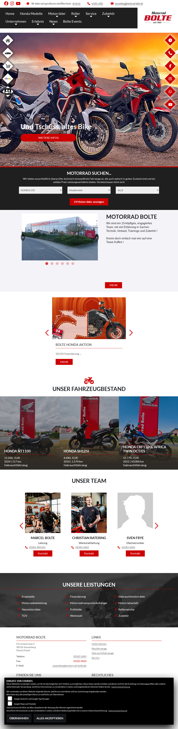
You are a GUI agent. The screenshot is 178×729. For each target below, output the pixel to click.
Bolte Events (72, 21)
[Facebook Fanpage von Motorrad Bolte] (7, 4)
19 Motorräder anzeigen (89, 201)
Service (91, 13)
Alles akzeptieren (50, 718)
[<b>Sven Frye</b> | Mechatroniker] (135, 513)
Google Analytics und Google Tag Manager (31, 699)
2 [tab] (76, 161)
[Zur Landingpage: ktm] (8, 59)
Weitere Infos (48, 137)
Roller (75, 13)
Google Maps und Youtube (25, 704)
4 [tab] (86, 161)
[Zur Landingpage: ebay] (8, 84)
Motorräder (57, 13)
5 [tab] (91, 161)
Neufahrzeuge (99, 648)
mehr (114, 285)
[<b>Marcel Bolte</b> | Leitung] (42, 513)
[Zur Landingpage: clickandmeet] (8, 97)
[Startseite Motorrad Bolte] (158, 17)
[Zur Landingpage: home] (8, 46)
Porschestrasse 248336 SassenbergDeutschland (26, 647)
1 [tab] (70, 161)
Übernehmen (19, 718)
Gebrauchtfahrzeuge (103, 653)
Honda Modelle (31, 13)
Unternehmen (16, 21)
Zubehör (108, 13)
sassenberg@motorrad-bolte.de (69, 665)
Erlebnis (38, 21)
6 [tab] (97, 161)
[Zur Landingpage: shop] (8, 72)
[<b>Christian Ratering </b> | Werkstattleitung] (89, 513)
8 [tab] (107, 161)
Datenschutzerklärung (120, 687)
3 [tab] (81, 161)
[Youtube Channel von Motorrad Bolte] (19, 4)
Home (10, 13)
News (53, 21)
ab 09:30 (76, 3)
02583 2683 (79, 656)
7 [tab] (102, 161)
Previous (20, 100)
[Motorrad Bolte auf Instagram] (13, 4)
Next (158, 100)
